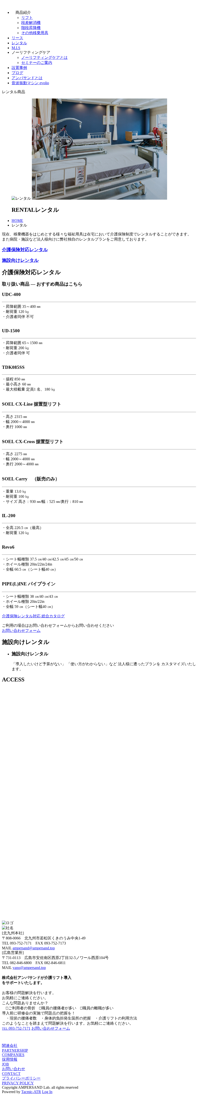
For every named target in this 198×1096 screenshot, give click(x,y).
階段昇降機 (31, 28)
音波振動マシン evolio (30, 83)
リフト (27, 17)
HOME (17, 221)
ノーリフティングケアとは (44, 57)
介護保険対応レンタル (25, 249)
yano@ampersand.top (29, 968)
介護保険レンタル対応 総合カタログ (33, 616)
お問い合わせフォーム (21, 630)
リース (17, 38)
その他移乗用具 (34, 33)
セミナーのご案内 (36, 62)
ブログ (17, 73)
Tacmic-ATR (31, 1092)
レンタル (19, 43)
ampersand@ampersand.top (34, 948)
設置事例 (19, 68)
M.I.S (16, 48)
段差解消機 (31, 23)
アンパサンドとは (27, 78)
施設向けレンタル (20, 260)
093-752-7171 (16, 1028)
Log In (47, 1092)
